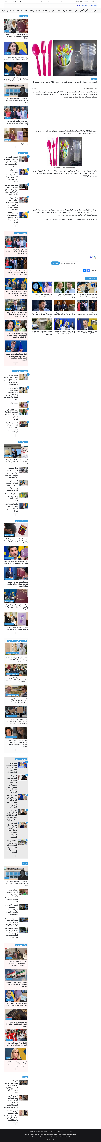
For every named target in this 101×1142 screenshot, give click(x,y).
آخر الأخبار (84, 10)
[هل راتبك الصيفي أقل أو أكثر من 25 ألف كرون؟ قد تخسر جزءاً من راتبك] (22, 812)
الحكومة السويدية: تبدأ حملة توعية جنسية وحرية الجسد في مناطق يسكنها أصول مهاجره (17, 1063)
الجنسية (24, 10)
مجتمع (38, 10)
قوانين (51, 10)
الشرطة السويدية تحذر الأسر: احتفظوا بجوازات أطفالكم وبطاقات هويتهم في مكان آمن (17, 36)
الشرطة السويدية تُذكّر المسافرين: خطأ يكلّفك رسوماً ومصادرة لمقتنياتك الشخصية (11, 830)
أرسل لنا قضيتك (41, 1)
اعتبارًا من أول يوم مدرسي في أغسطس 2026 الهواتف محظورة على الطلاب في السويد (17, 335)
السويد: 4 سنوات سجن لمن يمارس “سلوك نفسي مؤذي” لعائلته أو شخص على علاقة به (16, 314)
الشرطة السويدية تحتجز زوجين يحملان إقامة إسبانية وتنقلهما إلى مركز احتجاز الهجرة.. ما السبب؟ (17, 700)
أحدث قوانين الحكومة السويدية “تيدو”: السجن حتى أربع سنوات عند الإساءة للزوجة (17, 123)
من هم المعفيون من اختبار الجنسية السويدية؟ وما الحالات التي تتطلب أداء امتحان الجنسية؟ (17, 584)
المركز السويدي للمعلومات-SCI (89, 88)
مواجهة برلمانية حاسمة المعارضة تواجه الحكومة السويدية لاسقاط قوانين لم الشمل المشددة (87, 314)
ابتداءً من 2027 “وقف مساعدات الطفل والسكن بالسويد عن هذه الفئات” (12, 217)
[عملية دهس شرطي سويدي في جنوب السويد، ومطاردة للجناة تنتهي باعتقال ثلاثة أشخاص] (23, 930)
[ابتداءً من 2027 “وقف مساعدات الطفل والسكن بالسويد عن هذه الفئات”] (23, 215)
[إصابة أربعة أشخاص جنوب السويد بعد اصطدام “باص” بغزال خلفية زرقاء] (23, 919)
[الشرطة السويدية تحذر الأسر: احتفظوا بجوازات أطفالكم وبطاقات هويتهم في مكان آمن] (23, 159)
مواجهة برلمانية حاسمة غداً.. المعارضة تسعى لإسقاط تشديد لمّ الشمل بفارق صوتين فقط (88, 296)
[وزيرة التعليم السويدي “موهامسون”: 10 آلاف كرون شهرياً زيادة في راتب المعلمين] (23, 172)
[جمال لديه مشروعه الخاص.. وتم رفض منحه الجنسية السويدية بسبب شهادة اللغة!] (23, 424)
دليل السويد (67, 10)
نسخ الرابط (55, 263)
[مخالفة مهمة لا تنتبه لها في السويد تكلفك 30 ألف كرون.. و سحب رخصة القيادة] (22, 842)
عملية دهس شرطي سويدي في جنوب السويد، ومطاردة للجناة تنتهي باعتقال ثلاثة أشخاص (11, 932)
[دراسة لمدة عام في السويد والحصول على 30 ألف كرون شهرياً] (23, 506)
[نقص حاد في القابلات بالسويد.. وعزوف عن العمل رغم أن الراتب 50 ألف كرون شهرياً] (23, 483)
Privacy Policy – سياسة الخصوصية (74, 1)
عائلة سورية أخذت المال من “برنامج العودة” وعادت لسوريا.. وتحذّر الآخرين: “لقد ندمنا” (17, 963)
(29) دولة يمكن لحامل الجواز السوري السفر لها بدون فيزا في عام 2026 (16, 1024)
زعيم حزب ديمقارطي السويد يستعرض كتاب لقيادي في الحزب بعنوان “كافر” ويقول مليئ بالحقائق (64, 314)
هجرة (45, 10)
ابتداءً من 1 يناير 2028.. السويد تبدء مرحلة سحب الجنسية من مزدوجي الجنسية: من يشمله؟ (16, 293)
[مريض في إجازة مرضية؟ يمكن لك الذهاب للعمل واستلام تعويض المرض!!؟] (22, 797)
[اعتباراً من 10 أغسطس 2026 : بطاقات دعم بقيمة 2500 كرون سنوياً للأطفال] (87, 324)
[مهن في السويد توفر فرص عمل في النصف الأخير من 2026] (23, 495)
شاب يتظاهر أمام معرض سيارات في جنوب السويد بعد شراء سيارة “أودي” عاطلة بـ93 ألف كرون (17, 721)
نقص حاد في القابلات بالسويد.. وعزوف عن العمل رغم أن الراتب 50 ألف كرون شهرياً (12, 485)
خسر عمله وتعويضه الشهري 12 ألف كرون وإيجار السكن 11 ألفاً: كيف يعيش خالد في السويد (11, 189)
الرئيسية (93, 10)
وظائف (31, 10)
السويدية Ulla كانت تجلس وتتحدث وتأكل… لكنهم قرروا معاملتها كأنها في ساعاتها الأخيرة (11, 1115)
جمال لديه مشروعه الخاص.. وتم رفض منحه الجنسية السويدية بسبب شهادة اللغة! (11, 427)
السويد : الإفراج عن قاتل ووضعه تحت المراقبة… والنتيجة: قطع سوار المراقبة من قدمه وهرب (11, 909)
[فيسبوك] (88, 270)
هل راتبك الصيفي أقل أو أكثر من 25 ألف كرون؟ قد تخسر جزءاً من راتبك (11, 815)
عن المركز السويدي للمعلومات (58, 1)
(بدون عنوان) (24, 143)
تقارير (76, 10)
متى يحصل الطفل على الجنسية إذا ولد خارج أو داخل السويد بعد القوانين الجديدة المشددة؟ (16, 540)
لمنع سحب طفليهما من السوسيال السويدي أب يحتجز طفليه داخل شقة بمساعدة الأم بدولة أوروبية (42, 333)
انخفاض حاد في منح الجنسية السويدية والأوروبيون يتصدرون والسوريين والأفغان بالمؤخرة (16, 606)
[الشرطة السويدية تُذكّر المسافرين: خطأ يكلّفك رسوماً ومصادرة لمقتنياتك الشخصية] (22, 825)
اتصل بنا (48, 1)
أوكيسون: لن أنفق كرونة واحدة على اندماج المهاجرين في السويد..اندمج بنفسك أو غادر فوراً (42, 314)
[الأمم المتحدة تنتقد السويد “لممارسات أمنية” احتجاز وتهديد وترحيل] (42, 287)
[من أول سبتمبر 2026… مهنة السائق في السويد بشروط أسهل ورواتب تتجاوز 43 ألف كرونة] (23, 470)
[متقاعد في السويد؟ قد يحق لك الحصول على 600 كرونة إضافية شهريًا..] (22, 765)
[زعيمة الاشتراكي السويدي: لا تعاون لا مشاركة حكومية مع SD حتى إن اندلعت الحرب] (64, 287)
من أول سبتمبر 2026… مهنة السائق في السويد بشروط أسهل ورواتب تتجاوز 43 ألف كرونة (11, 472)
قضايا (58, 10)
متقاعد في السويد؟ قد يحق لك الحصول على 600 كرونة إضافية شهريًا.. (11, 767)
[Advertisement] (64, 26)
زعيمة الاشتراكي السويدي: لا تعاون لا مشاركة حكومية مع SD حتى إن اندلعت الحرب (66, 296)
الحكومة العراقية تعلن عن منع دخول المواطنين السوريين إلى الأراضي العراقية (16, 984)
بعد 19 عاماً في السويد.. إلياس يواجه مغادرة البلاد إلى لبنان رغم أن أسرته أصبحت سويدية (11, 379)
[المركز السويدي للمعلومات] (50, 5)
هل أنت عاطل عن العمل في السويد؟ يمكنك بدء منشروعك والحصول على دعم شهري (16, 461)
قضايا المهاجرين (13, 10)
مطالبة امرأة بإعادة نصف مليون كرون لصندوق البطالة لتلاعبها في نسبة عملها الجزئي (17, 100)
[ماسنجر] (84, 270)
